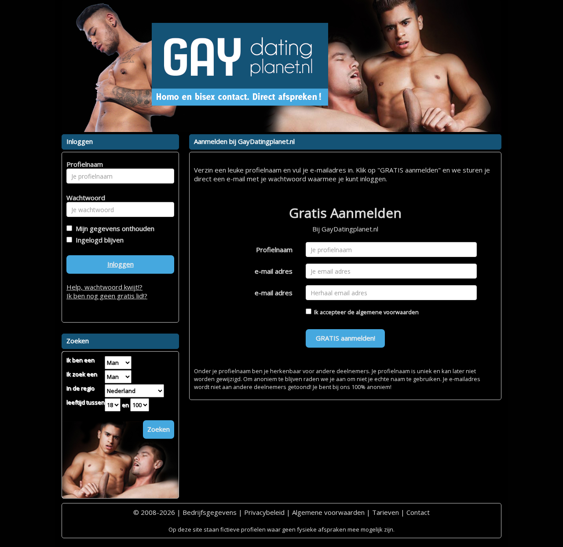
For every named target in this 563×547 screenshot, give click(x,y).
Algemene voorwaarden (328, 512)
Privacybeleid (264, 512)
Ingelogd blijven (98, 239)
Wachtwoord (83, 197)
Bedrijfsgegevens (210, 512)
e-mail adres (273, 271)
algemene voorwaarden (387, 312)
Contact (418, 512)
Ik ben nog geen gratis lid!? (106, 295)
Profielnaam (274, 249)
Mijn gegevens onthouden (113, 228)
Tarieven (385, 512)
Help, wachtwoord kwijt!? (104, 287)
